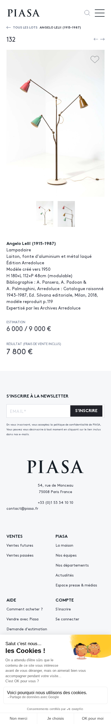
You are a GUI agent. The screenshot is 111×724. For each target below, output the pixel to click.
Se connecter (67, 618)
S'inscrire (63, 608)
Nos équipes (66, 555)
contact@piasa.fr (22, 508)
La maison (64, 545)
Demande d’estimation (26, 628)
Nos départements (72, 565)
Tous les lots (25, 27)
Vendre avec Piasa (22, 618)
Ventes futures (19, 545)
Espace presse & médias (76, 585)
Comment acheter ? (24, 608)
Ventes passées (19, 555)
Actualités (65, 575)
